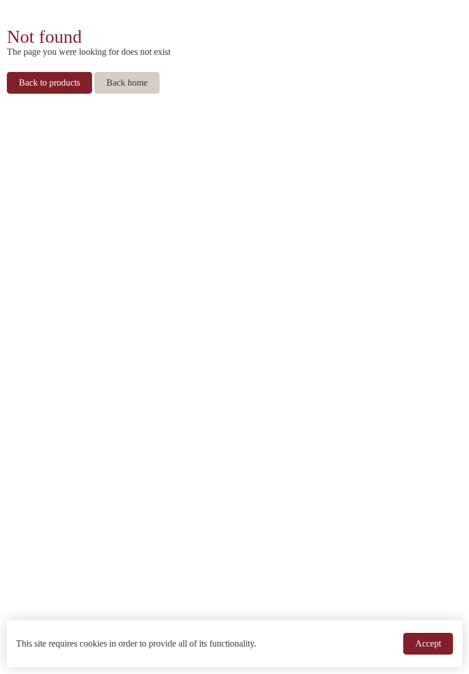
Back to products (49, 82)
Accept (428, 643)
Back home (127, 82)
